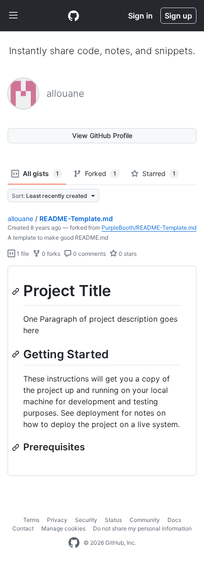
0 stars (127, 253)
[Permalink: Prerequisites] (16, 447)
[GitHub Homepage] (74, 543)
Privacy (57, 519)
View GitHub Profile (102, 135)
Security (86, 519)
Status (113, 519)
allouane (20, 218)
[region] (102, 371)
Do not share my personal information (142, 528)
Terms (31, 519)
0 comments (89, 253)
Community (145, 519)
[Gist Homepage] (73, 15)
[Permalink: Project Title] (16, 291)
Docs (174, 519)
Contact (23, 528)
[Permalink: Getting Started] (16, 354)
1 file (22, 253)
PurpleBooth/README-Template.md (149, 227)
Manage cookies (63, 528)
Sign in (140, 15)
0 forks (50, 253)
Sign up (178, 15)
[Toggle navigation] (13, 15)
